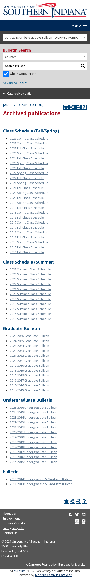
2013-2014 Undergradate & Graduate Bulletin (41, 479)
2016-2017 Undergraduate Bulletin (33, 452)
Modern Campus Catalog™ (53, 575)
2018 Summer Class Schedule (30, 304)
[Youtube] (83, 514)
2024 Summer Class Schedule (30, 274)
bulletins (20, 571)
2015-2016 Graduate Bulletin (29, 385)
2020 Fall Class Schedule (27, 198)
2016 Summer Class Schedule (30, 314)
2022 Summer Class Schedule (30, 284)
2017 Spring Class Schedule (29, 222)
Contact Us (10, 533)
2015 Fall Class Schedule (27, 247)
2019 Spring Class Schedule (29, 203)
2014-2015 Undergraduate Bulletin (33, 462)
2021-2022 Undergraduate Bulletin (33, 427)
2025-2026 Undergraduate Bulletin (33, 407)
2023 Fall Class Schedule (27, 168)
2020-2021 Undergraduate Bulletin (33, 432)
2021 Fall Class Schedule (27, 188)
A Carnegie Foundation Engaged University (55, 564)
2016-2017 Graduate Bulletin (29, 380)
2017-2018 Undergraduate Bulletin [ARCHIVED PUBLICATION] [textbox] (46, 37)
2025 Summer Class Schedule (30, 269)
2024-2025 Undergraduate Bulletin (33, 412)
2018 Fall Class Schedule (27, 217)
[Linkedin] (77, 521)
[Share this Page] (72, 107)
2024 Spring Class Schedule (29, 153)
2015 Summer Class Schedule (30, 319)
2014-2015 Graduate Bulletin (29, 390)
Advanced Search (15, 83)
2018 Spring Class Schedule (29, 212)
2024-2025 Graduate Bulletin (29, 341)
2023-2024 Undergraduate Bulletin (33, 417)
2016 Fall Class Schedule (27, 237)
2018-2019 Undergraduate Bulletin (33, 442)
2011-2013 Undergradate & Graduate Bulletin (41, 484)
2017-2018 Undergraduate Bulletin (33, 447)
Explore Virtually (14, 523)
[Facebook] (70, 514)
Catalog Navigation (20, 93)
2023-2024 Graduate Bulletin (29, 346)
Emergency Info (13, 528)
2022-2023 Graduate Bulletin (29, 351)
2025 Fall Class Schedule (27, 148)
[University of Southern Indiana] (45, 10)
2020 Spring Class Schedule (29, 193)
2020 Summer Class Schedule (30, 294)
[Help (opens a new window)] (84, 107)
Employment (11, 518)
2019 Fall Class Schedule (27, 208)
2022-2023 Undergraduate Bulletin (33, 422)
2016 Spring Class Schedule (29, 232)
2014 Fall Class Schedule (27, 252)
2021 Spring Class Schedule (29, 183)
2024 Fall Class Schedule (27, 158)
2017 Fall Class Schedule (27, 227)
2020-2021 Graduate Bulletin (29, 361)
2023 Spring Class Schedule (29, 163)
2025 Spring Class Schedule (29, 143)
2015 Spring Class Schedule (29, 242)
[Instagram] (83, 521)
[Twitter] (77, 514)
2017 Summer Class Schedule (30, 309)
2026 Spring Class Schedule (29, 138)
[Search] (83, 66)
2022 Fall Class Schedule (27, 178)
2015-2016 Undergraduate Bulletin (33, 457)
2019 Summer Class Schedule (30, 299)
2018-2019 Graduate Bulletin (29, 370)
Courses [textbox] (11, 57)
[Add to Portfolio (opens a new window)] (66, 107)
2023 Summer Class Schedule (30, 279)
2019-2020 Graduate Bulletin (29, 365)
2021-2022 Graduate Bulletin (29, 355)
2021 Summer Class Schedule (30, 289)
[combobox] (45, 37)
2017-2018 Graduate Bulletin (29, 375)
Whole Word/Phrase (23, 73)
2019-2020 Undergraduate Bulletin (33, 437)
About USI (9, 513)
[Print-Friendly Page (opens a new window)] (78, 107)
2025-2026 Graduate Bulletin (29, 336)
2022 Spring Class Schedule (29, 173)
